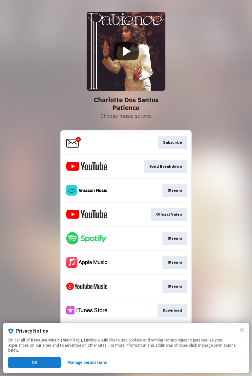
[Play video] (126, 51)
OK (34, 362)
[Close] (242, 330)
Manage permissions (87, 362)
